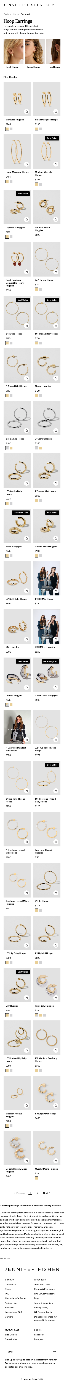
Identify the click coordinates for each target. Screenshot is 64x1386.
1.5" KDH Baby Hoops (16, 599)
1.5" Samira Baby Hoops (14, 492)
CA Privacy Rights (43, 1312)
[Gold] (7, 129)
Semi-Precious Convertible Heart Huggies (14, 283)
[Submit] (54, 1351)
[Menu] (58, 5)
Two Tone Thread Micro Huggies (17, 902)
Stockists (9, 1307)
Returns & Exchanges (44, 1289)
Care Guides (11, 1339)
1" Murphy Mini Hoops (45, 1113)
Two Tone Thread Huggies (43, 851)
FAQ (7, 1294)
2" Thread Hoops (14, 334)
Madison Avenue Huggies (14, 1115)
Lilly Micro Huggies (15, 227)
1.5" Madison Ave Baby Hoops (46, 1059)
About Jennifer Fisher (15, 1298)
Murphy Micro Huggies (46, 1169)
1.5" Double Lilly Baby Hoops (16, 1059)
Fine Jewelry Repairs (44, 1294)
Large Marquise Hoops (17, 172)
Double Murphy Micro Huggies (16, 1170)
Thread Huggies (43, 386)
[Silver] (11, 129)
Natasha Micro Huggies (42, 228)
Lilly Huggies (12, 1006)
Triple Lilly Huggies (44, 1006)
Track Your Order (42, 1284)
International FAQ (13, 1312)
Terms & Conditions (43, 1303)
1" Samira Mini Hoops (45, 491)
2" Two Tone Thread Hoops (15, 800)
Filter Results (10, 77)
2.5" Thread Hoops (44, 280)
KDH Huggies (12, 647)
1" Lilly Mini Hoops (44, 953)
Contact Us (10, 1284)
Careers (9, 1317)
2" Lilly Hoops (41, 901)
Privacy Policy (41, 1307)
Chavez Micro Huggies (46, 695)
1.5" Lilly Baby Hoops (16, 953)
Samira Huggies (14, 546)
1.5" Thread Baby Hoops (46, 334)
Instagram (39, 1339)
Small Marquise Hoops (46, 119)
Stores (8, 1289)
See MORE (5, 1258)
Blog (36, 1298)
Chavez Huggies (14, 695)
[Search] (47, 5)
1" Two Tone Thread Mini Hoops (15, 851)
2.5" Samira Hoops (15, 439)
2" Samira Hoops (43, 439)
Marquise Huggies (15, 119)
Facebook (39, 1334)
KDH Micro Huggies (45, 647)
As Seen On (11, 1303)
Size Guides (11, 1334)
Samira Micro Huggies (46, 546)
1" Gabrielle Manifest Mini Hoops (16, 749)
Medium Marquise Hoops (44, 173)
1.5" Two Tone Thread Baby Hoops (45, 800)
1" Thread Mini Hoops (16, 386)
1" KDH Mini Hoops (44, 599)
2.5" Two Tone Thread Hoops (45, 749)
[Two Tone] (7, 704)
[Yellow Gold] (36, 289)
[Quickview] (26, 111)
